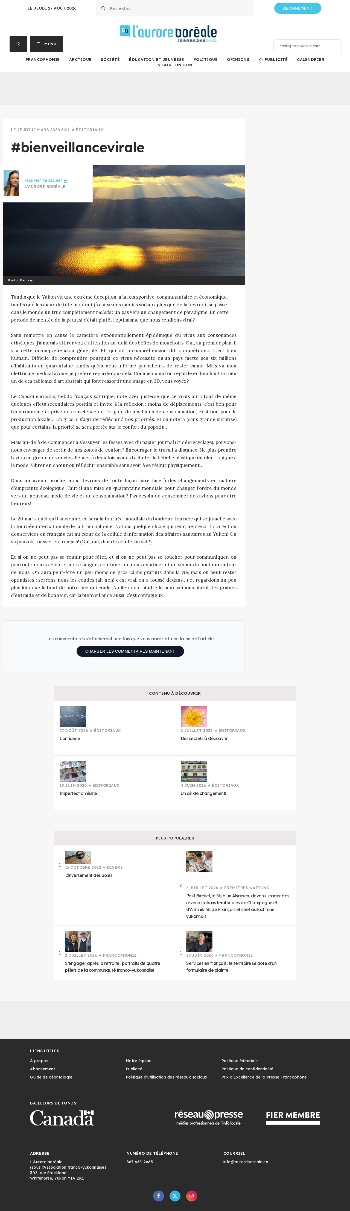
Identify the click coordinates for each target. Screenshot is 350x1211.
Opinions (238, 59)
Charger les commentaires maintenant (130, 651)
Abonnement (298, 8)
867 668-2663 (140, 1161)
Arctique (80, 59)
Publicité (276, 59)
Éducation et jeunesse (156, 59)
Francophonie (43, 59)
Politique (206, 59)
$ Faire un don (175, 65)
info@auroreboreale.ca (246, 1161)
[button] (46, 44)
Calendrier (310, 59)
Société (110, 59)
